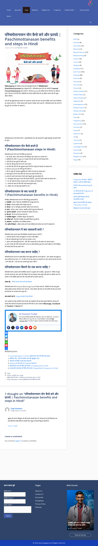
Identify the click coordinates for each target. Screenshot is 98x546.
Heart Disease (78, 98)
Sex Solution (78, 124)
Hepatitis (76, 101)
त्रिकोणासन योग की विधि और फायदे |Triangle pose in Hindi (29, 366)
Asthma (76, 42)
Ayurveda (18, 10)
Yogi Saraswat (16, 408)
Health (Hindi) (69, 10)
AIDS (75, 39)
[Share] (33, 348)
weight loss (15, 375)
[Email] (33, 339)
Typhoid (76, 143)
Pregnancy (57, 10)
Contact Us (39, 494)
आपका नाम (7, 491)
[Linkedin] (21, 327)
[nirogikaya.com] (90, 3)
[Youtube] (30, 327)
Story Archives (84, 10)
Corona (76, 62)
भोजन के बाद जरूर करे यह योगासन (22, 282)
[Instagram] (17, 327)
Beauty (76, 49)
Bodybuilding (78, 55)
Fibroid (76, 81)
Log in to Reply (12, 426)
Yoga (26, 10)
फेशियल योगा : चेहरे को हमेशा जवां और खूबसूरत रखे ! (24, 358)
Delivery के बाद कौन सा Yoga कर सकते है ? (23, 363)
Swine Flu (77, 134)
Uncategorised (79, 147)
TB (74, 137)
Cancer (76, 59)
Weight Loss (46, 10)
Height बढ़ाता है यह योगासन (24, 296)
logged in (18, 441)
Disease (76, 75)
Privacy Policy (40, 504)
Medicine (76, 114)
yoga (21, 375)
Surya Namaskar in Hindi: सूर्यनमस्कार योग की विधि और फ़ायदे (30, 356)
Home (9, 10)
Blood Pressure (79, 52)
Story (75, 130)
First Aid (76, 85)
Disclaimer (39, 497)
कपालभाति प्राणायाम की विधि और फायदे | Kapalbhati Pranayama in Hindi (34, 368)
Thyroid (76, 140)
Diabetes (35, 10)
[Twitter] (13, 327)
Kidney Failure (78, 107)
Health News (78, 94)
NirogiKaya (39, 501)
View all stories (80, 535)
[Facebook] (8, 327)
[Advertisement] (33, 122)
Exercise (76, 78)
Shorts (9, 16)
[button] (90, 22)
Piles (75, 117)
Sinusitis (76, 127)
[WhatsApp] (33, 342)
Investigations (78, 104)
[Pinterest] (26, 327)
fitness (9, 375)
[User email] (35, 327)
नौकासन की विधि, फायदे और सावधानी (20, 361)
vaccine (76, 150)
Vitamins (76, 153)
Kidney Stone (78, 111)
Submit (8, 516)
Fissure (76, 88)
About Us (38, 491)
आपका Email (9, 498)
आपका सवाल (8, 505)
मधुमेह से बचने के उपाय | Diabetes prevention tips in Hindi (23, 377)
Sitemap (38, 507)
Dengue (76, 65)
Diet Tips (76, 72)
